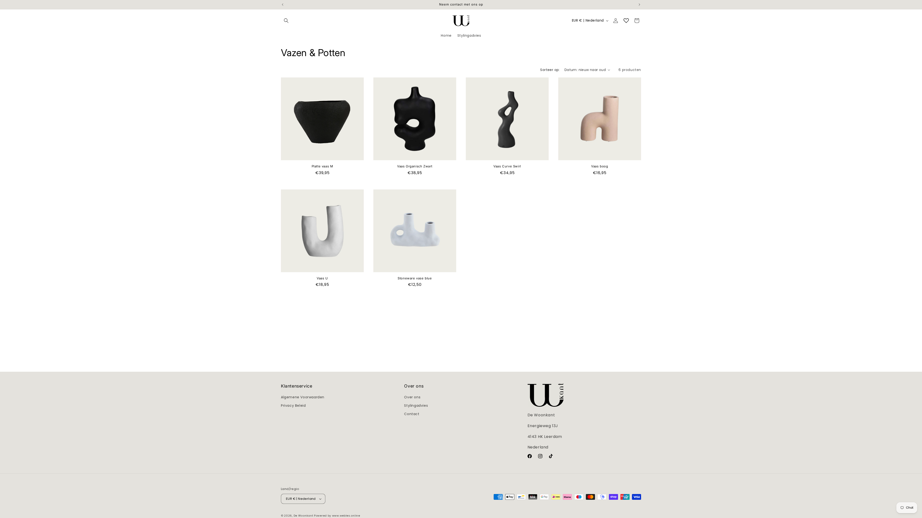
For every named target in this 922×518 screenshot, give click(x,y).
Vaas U (322, 278)
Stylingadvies (416, 405)
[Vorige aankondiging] (282, 4)
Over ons (412, 397)
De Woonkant (303, 516)
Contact (411, 414)
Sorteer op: (549, 69)
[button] (286, 20)
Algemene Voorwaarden (302, 397)
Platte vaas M (322, 166)
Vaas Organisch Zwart (414, 166)
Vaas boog (599, 166)
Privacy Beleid (293, 405)
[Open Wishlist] (626, 20)
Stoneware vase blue (415, 278)
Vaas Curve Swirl (507, 166)
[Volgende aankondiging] (639, 4)
